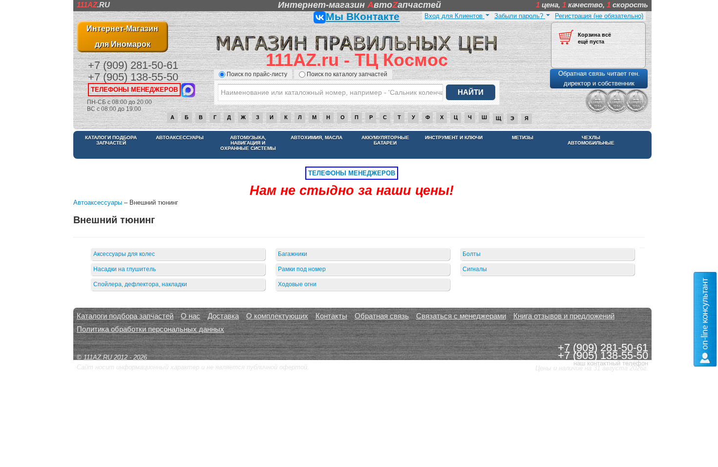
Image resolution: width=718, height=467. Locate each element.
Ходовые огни (297, 284)
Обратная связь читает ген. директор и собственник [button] (599, 78)
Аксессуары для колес (124, 254)
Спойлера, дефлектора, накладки (140, 284)
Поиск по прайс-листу (257, 74)
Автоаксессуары (180, 137)
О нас (190, 316)
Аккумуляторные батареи (385, 140)
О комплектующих (277, 316)
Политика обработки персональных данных (150, 329)
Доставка (223, 316)
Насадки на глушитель (124, 269)
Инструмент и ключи (454, 137)
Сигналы (475, 269)
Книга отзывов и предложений (563, 316)
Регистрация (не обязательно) (599, 16)
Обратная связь (382, 316)
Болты (472, 254)
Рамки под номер (302, 269)
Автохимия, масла (316, 137)
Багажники (292, 254)
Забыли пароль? (519, 16)
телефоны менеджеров (134, 89)
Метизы (522, 137)
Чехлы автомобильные (591, 140)
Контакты (331, 316)
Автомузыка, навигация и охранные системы (248, 143)
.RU (93, 4)
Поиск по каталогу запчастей (347, 74)
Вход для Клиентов (454, 16)
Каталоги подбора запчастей (111, 140)
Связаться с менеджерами (461, 316)
